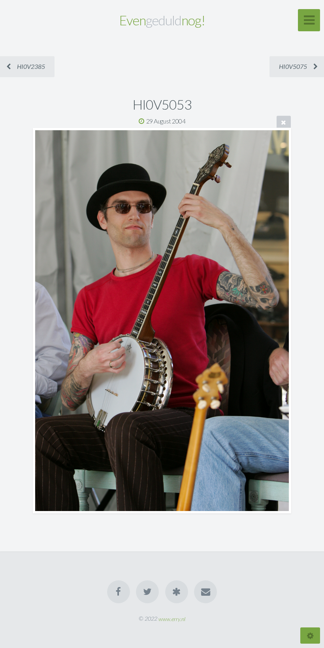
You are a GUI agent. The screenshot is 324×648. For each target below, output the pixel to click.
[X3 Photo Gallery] (176, 591)
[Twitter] (147, 591)
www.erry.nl (171, 618)
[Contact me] (205, 591)
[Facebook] (118, 591)
